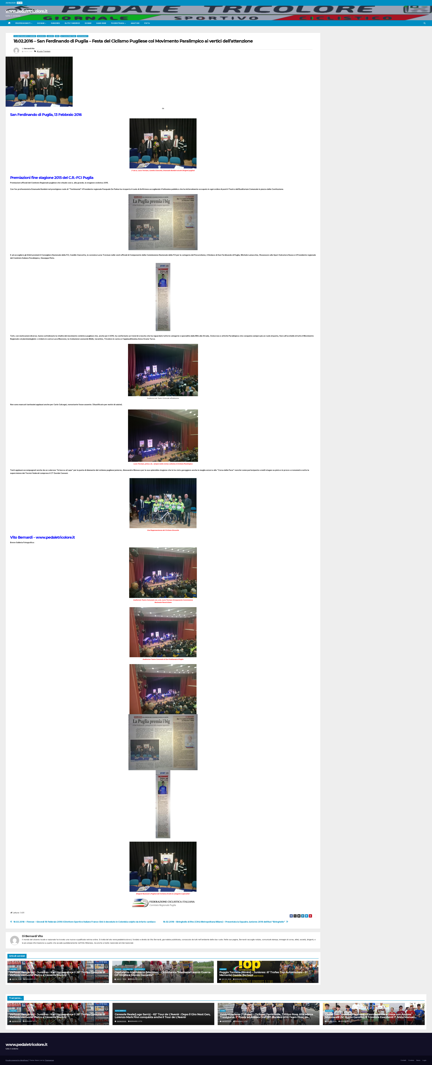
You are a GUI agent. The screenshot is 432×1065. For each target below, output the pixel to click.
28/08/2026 (227, 1021)
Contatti (403, 1060)
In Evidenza (41, 36)
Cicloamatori (128, 969)
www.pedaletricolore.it (26, 11)
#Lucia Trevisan (43, 51)
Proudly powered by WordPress (17, 1060)
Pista (147, 23)
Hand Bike (101, 23)
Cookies (411, 1060)
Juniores (55, 23)
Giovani (41, 23)
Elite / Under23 (72, 23)
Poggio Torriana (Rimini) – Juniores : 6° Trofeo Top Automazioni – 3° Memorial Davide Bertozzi (263, 974)
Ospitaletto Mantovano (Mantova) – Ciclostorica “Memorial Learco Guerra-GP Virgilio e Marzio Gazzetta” (163, 974)
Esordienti (329, 1010)
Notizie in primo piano (68, 36)
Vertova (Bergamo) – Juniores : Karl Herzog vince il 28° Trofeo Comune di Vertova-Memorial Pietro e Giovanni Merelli (57, 974)
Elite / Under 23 (120, 1010)
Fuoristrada (118, 23)
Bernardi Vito (29, 48)
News (57, 36)
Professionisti (23, 23)
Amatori (135, 23)
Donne (88, 23)
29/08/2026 (16, 1021)
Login (424, 1060)
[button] (424, 23)
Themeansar (49, 1060)
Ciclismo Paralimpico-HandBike (24, 36)
